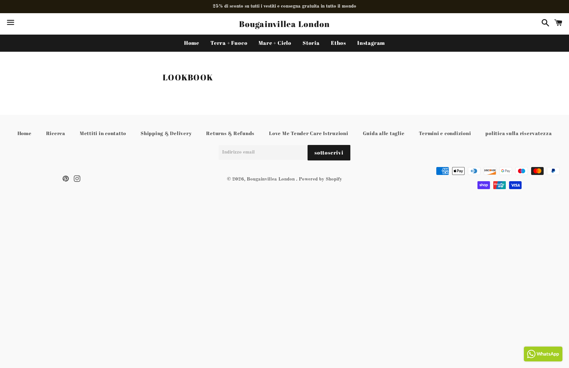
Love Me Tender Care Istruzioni (308, 133)
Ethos (338, 42)
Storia (311, 42)
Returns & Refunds (230, 133)
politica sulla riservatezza (518, 133)
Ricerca (55, 133)
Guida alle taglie (384, 133)
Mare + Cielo (274, 42)
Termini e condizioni (445, 133)
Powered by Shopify (320, 179)
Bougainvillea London (284, 23)
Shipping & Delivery (166, 133)
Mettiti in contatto (103, 133)
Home (191, 42)
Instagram (371, 42)
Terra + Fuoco (228, 42)
